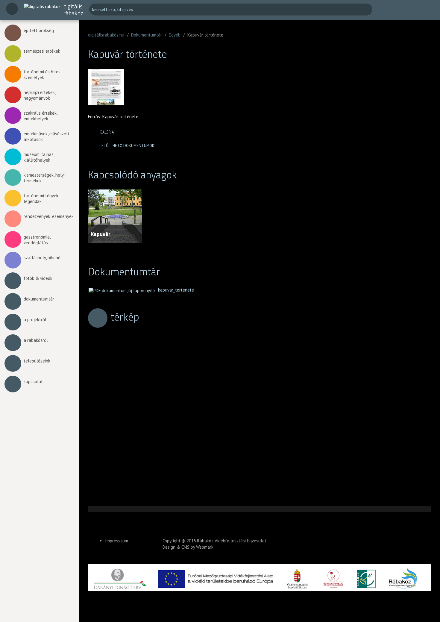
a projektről (35, 319)
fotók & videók (38, 278)
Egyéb (174, 35)
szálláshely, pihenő (42, 257)
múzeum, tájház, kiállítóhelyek (39, 157)
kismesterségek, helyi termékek (44, 177)
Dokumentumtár (146, 35)
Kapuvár (100, 234)
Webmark (204, 547)
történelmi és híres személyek (42, 74)
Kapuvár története (120, 116)
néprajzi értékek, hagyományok (39, 95)
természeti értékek (42, 51)
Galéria (107, 132)
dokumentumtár (39, 299)
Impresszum (116, 541)
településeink (37, 361)
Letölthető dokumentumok (127, 145)
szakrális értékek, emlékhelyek (40, 116)
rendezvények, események (49, 216)
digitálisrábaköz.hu (106, 35)
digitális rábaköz (73, 10)
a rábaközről (36, 340)
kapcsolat (33, 381)
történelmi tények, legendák (41, 198)
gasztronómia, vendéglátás (37, 239)
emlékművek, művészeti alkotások (46, 136)
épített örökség (39, 30)
